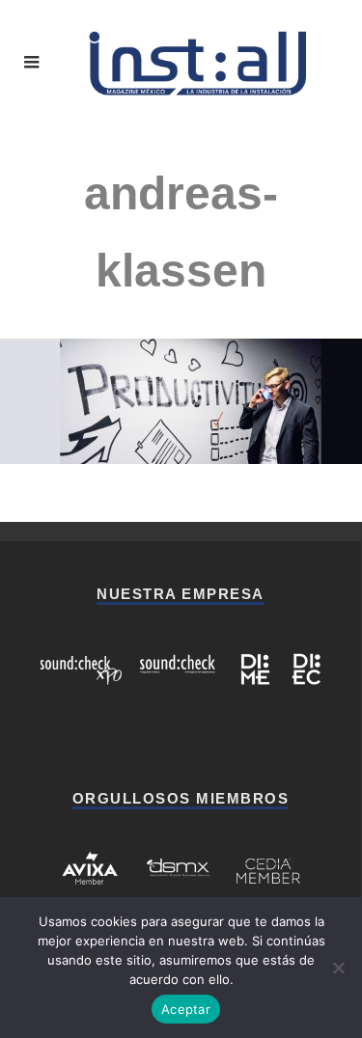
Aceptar (185, 1009)
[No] (338, 967)
